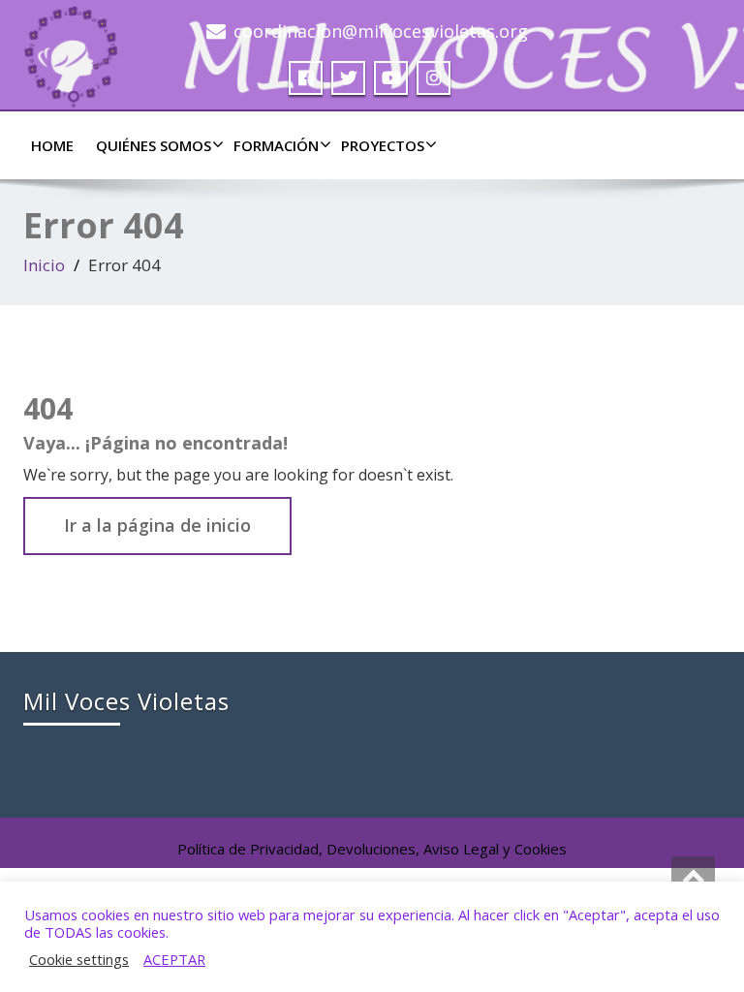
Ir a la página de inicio (157, 525)
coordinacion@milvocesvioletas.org (380, 31)
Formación (276, 145)
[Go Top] (693, 875)
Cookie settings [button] (79, 959)
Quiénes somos (153, 145)
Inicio (44, 265)
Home (52, 145)
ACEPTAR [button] (174, 959)
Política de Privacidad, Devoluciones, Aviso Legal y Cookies (372, 848)
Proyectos (382, 145)
